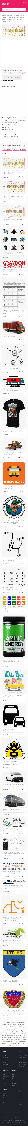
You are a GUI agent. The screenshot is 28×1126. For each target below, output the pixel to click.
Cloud (4, 1093)
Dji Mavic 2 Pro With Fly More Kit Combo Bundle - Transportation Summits (13, 270)
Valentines (5, 1081)
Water (20, 1102)
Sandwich (5, 1057)
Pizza (4, 1055)
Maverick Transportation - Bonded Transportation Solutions (12, 941)
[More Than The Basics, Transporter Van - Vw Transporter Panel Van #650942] (14, 777)
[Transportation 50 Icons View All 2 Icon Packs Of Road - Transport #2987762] (14, 239)
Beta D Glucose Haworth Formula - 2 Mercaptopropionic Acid (12, 559)
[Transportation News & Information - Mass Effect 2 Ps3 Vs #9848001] (14, 473)
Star (4, 1100)
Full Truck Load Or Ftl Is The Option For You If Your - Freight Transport (13, 389)
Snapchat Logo (22, 1064)
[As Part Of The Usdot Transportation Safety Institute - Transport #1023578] (14, 822)
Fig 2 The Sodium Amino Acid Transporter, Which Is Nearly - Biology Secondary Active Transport (14, 172)
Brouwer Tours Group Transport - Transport (11, 810)
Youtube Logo (22, 1059)
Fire (4, 1095)
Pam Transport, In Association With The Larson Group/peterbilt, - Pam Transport (13, 1011)
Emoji (20, 1095)
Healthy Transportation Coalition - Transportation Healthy (12, 872)
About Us (4, 1122)
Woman (14, 1081)
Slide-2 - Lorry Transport (9, 336)
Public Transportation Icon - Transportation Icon (10, 730)
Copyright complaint (8, 80)
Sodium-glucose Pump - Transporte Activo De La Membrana (12, 220)
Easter (4, 1083)
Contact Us (11, 1122)
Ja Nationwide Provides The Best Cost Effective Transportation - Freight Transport (13, 887)
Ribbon (20, 1104)
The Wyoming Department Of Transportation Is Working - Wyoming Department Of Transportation (12, 763)
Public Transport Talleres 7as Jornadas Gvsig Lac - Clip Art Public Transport (13, 607)
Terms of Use (22, 1122)
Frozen (14, 1074)
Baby (13, 1078)
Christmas (5, 1074)
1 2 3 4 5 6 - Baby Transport (10, 368)
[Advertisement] (14, 52)
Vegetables (6, 1059)
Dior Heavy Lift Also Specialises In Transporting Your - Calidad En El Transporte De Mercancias (12, 919)
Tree (4, 1102)
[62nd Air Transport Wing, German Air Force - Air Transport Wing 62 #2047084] (14, 964)
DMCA (16, 1122)
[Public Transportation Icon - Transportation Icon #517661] (14, 716)
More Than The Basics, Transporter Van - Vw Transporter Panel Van (13, 785)
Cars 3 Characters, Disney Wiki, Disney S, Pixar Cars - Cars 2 (13, 453)
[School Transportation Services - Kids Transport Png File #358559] (14, 682)
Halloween (5, 1076)
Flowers (21, 1097)
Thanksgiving (6, 1078)
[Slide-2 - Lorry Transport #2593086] (14, 327)
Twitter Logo (22, 1057)
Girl (13, 1076)
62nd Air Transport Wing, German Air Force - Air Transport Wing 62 (12, 981)
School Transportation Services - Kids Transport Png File (13, 696)
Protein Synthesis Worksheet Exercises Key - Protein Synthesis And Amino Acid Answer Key (13, 312)
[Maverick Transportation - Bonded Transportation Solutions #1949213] (14, 933)
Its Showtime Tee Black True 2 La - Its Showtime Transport (13, 430)
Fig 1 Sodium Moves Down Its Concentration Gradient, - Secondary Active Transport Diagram (12, 196)
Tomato (5, 1062)
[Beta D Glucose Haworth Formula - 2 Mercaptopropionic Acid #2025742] (14, 544)
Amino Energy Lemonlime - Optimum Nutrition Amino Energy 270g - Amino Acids (12, 661)
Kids (13, 1085)
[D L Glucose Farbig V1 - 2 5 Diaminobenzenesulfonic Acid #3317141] (14, 576)
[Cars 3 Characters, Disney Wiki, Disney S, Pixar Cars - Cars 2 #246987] (14, 445)
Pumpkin (5, 1064)
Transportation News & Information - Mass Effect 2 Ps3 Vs (12, 487)
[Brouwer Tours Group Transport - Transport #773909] (14, 800)
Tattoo (20, 1106)
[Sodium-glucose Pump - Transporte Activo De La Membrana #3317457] (14, 211)
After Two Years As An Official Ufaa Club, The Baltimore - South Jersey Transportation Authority (13, 522)
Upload (24, 2)
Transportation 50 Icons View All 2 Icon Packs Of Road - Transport (13, 253)
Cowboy (14, 1083)
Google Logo (22, 1066)
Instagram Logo (23, 1055)
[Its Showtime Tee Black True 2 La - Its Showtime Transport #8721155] (14, 413)
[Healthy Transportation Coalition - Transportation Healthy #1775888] (14, 866)
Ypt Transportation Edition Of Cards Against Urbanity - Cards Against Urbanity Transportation (14, 854)
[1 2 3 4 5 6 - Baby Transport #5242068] (14, 355)
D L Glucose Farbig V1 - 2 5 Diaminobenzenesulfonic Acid (10, 588)
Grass (4, 1097)
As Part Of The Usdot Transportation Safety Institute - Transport (12, 829)
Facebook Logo (23, 1062)
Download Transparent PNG (12, 77)
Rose (20, 1100)
